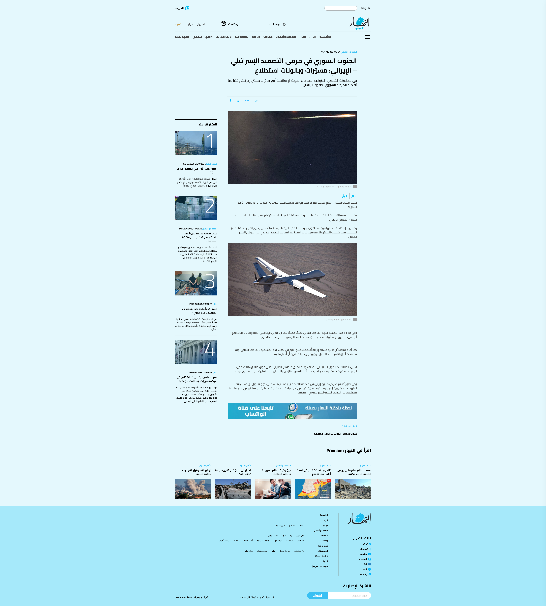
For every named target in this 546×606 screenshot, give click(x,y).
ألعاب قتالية (248, 541)
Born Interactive (182, 597)
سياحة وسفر (262, 551)
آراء (291, 535)
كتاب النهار (211, 164)
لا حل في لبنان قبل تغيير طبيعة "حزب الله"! (233, 472)
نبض (365, 564)
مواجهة (318, 433)
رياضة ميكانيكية (263, 541)
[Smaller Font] (353, 196)
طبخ (273, 551)
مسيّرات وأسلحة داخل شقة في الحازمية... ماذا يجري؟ (199, 311)
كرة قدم (301, 541)
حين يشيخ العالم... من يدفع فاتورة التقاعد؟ (275, 472)
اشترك (178, 24)
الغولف (236, 541)
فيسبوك (364, 549)
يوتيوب (363, 554)
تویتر (365, 544)
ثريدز (364, 569)
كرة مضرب (278, 541)
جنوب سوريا (350, 433)
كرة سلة (289, 541)
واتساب (363, 574)
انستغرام (362, 559)
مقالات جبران (273, 535)
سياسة (302, 525)
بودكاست (233, 24)
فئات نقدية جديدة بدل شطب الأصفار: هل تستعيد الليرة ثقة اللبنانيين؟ (199, 237)
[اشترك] (292, 411)
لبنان (302, 36)
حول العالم (248, 551)
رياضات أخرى (224, 541)
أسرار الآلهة (280, 525)
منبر (284, 535)
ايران (312, 36)
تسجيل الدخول (196, 24)
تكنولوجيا (241, 36)
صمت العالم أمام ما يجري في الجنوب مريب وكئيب (354, 472)
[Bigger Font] (345, 196)
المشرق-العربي (348, 52)
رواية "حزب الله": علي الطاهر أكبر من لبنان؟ (196, 170)
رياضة (256, 36)
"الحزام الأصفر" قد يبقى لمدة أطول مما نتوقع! (314, 472)
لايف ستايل (223, 36)
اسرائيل (336, 433)
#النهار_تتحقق (202, 36)
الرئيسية (325, 36)
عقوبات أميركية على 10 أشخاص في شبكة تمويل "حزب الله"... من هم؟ (197, 379)
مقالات (268, 36)
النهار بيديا (182, 36)
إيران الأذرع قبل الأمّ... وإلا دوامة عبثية (196, 472)
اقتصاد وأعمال (286, 36)
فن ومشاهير (299, 551)
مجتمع (292, 525)
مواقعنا (277, 24)
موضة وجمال (284, 551)
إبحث (363, 8)
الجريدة (179, 8)
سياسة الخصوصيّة (319, 566)
